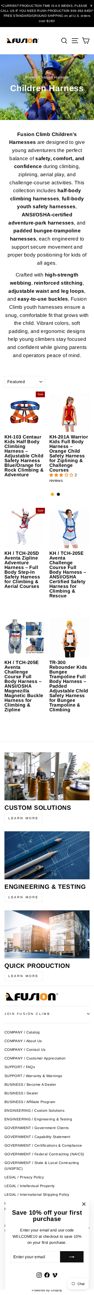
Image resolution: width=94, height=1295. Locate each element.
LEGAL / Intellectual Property (29, 1186)
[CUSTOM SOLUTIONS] (47, 776)
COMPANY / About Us (23, 1041)
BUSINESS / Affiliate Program (29, 1102)
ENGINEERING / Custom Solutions (34, 1111)
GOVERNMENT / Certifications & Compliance (43, 1145)
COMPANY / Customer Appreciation (35, 1058)
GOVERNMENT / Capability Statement (37, 1137)
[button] (62, 475)
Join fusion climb (27, 1013)
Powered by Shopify (47, 1290)
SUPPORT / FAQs (19, 1067)
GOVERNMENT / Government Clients (36, 1128)
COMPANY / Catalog (22, 1032)
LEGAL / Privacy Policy (24, 1177)
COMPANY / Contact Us (24, 1050)
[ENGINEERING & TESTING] (47, 855)
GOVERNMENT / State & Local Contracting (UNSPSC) (41, 1166)
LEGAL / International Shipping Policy (36, 1195)
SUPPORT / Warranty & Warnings (33, 1076)
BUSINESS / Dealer (21, 1093)
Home (30, 77)
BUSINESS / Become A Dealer (30, 1085)
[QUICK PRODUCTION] (47, 934)
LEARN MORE (23, 818)
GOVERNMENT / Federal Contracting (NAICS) (44, 1154)
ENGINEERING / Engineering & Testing (38, 1119)
